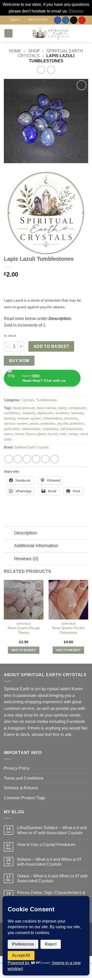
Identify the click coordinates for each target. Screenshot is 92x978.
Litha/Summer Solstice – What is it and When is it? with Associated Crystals (52, 830)
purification (12, 429)
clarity (61, 408)
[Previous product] (51, 70)
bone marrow (46, 408)
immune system (29, 418)
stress (8, 434)
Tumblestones (46, 400)
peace (34, 423)
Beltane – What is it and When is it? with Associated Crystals (49, 861)
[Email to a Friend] (36, 459)
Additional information (36, 545)
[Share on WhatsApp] (8, 459)
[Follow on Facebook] (57, 20)
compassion (77, 408)
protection (48, 423)
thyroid (52, 434)
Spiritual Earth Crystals (32, 447)
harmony (77, 413)
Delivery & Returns (21, 788)
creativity (28, 413)
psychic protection (70, 423)
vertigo (73, 434)
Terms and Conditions (23, 778)
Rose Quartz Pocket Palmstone (68, 630)
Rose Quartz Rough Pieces (24, 630)
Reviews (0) (26, 558)
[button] (8, 33)
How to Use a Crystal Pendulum (46, 844)
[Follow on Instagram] (65, 20)
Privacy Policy (17, 768)
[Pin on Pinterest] (45, 459)
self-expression (71, 429)
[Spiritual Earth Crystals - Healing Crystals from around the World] (50, 33)
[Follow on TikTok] (73, 20)
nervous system (16, 423)
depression (45, 413)
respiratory (50, 429)
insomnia (70, 418)
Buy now (19, 361)
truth (63, 434)
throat (19, 434)
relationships (31, 429)
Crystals (28, 400)
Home (15, 51)
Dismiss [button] (76, 11)
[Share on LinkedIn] (54, 459)
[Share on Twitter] (27, 459)
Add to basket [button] (24, 650)
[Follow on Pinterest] (82, 20)
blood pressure (24, 408)
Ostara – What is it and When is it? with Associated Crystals (52, 878)
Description (25, 532)
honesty (9, 418)
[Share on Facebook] (18, 459)
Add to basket (51, 346)
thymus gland (35, 434)
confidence (12, 413)
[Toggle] (9, 533)
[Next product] (41, 70)
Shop (34, 51)
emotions (62, 413)
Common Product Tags (24, 798)
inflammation (52, 418)
